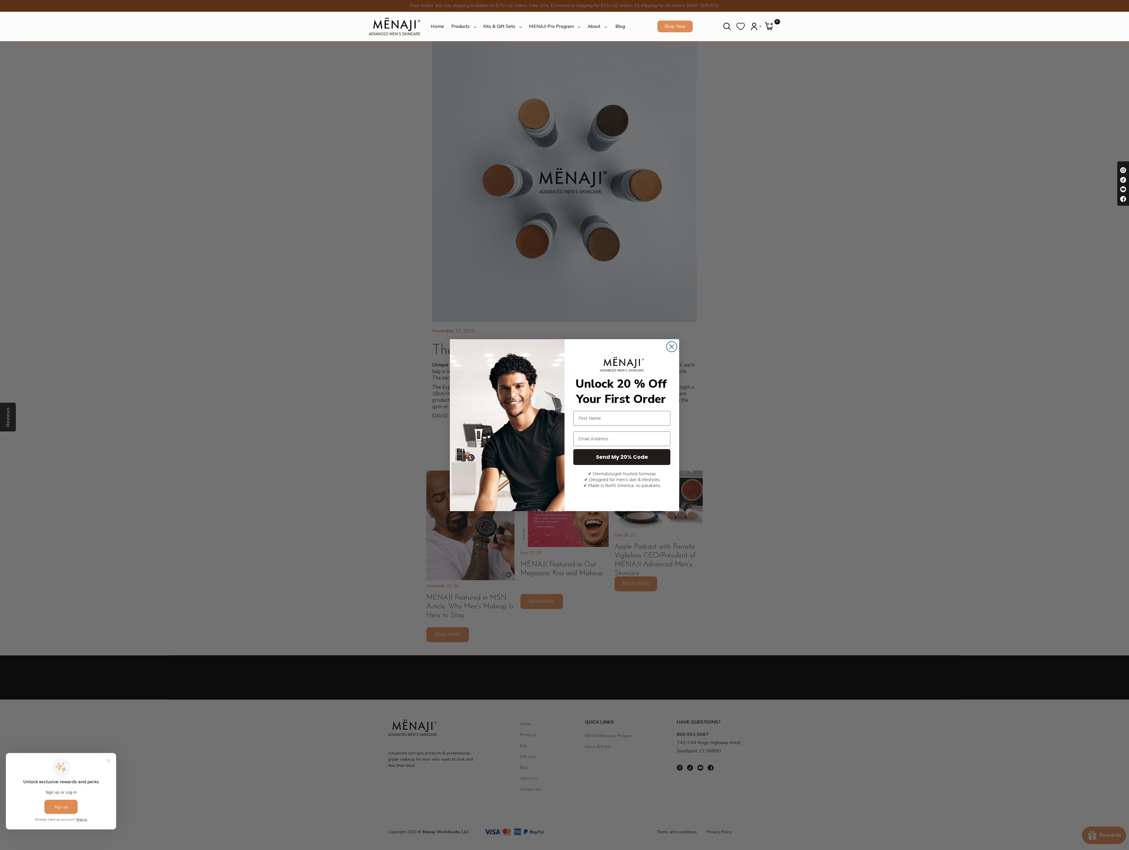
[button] (464, 26)
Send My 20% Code (622, 457)
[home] (395, 26)
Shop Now (675, 26)
